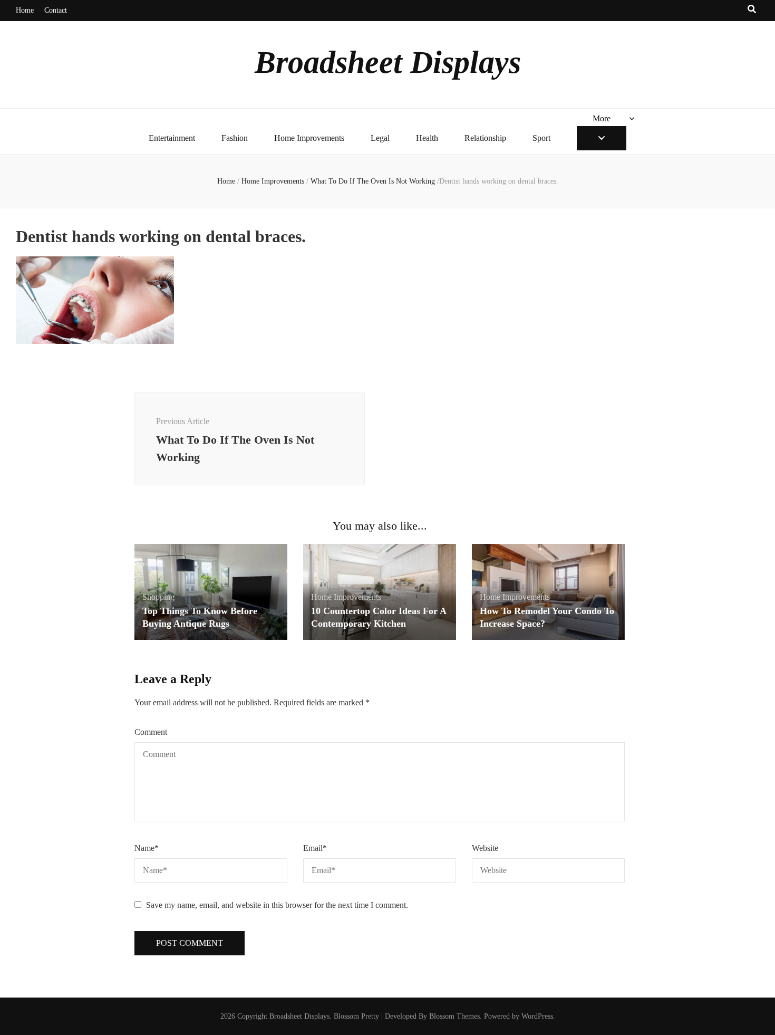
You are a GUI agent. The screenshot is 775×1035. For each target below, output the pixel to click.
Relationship (485, 137)
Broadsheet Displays (388, 62)
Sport (541, 137)
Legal (380, 137)
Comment (150, 731)
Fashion (234, 137)
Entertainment (172, 137)
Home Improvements (309, 137)
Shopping (158, 596)
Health (427, 137)
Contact (55, 10)
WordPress (537, 1016)
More (602, 118)
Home (25, 10)
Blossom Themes (454, 1016)
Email (315, 848)
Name (146, 848)
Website (485, 848)
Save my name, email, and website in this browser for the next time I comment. (277, 904)
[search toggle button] (752, 10)
